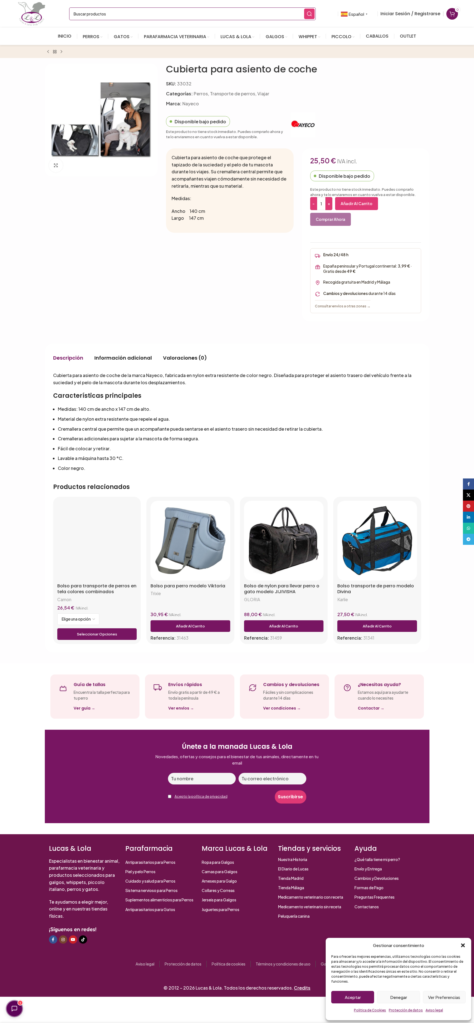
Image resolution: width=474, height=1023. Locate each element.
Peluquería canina (294, 916)
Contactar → (371, 708)
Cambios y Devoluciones (376, 878)
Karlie (342, 599)
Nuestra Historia (292, 859)
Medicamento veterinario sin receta (309, 906)
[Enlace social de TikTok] (83, 939)
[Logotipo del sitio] (31, 13)
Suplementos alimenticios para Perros (159, 899)
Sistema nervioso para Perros (151, 890)
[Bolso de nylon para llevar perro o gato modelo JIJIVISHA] (284, 540)
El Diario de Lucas (293, 868)
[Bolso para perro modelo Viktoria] (190, 540)
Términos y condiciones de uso (283, 963)
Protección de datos (406, 1010)
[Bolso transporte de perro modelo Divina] (377, 540)
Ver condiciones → (282, 708)
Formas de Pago (369, 887)
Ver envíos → (181, 708)
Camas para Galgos (219, 871)
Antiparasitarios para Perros (150, 862)
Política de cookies (228, 963)
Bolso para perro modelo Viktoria (188, 586)
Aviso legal (434, 1010)
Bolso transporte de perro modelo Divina (375, 589)
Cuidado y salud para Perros (150, 880)
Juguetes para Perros (220, 909)
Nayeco (190, 103)
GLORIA (252, 599)
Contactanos (366, 906)
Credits (302, 988)
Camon (64, 599)
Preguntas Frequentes (374, 896)
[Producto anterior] (48, 52)
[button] (463, 945)
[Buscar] (309, 14)
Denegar (398, 997)
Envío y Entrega (368, 868)
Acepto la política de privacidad (201, 796)
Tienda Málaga (291, 887)
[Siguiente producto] (61, 52)
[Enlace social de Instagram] (63, 939)
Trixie (156, 593)
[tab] (68, 357)
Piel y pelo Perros (140, 871)
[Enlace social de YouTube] (73, 939)
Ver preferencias (444, 997)
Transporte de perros (232, 93)
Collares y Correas (218, 890)
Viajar (263, 93)
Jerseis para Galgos (219, 899)
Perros (201, 93)
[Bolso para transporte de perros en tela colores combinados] (97, 540)
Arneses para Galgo (219, 880)
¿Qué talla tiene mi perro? (377, 859)
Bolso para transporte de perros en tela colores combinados (96, 589)
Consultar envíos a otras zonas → (343, 306)
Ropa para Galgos (218, 862)
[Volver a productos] (54, 52)
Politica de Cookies (370, 1010)
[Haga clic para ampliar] (56, 165)
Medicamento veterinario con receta (310, 896)
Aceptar (353, 997)
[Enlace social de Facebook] (53, 939)
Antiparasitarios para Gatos (150, 909)
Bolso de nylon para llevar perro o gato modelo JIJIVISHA (281, 589)
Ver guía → (84, 708)
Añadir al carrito (356, 203)
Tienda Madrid (291, 878)
